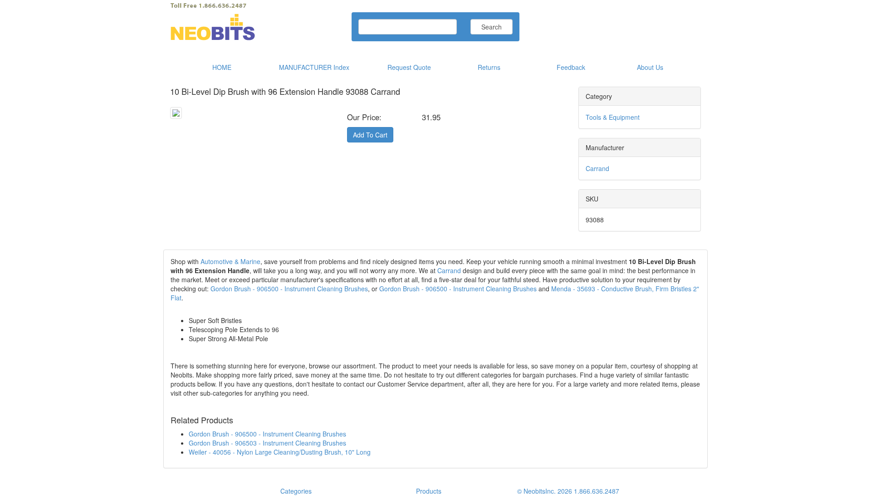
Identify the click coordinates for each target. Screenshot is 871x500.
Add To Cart (370, 134)
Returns (489, 67)
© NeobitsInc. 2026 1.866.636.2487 (568, 490)
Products (428, 490)
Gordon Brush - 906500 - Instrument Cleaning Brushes (289, 288)
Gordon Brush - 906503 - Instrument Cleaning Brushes (267, 442)
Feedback (571, 67)
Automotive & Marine (230, 261)
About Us (650, 67)
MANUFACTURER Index (314, 67)
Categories (296, 490)
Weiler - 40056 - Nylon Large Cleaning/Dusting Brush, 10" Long (280, 451)
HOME (221, 67)
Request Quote (409, 67)
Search (491, 26)
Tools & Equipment (613, 117)
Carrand (597, 168)
